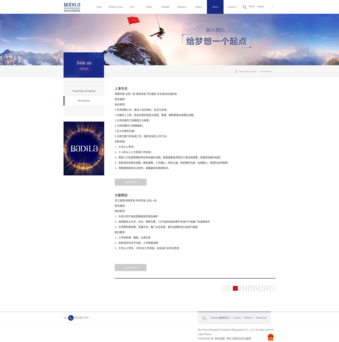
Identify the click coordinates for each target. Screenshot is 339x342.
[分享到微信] (205, 318)
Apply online (130, 182)
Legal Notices (205, 334)
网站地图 (219, 338)
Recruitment (266, 71)
